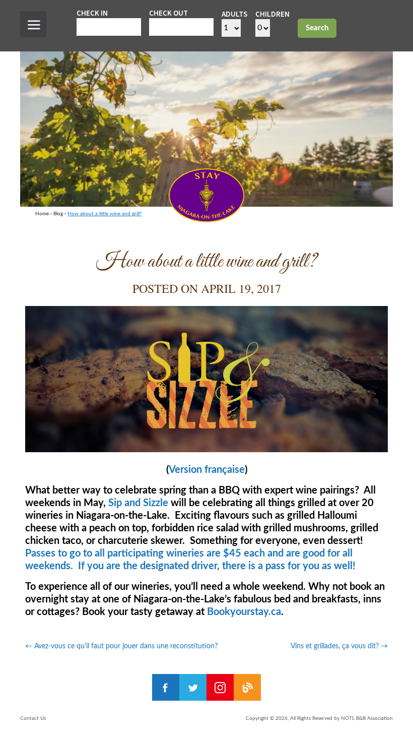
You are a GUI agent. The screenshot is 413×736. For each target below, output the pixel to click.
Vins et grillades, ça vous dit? (339, 646)
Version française (207, 470)
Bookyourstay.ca (244, 612)
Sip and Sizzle (138, 503)
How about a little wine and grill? (104, 213)
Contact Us (33, 718)
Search (317, 28)
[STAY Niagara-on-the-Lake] (206, 219)
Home (42, 213)
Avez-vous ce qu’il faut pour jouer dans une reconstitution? (121, 646)
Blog (58, 213)
